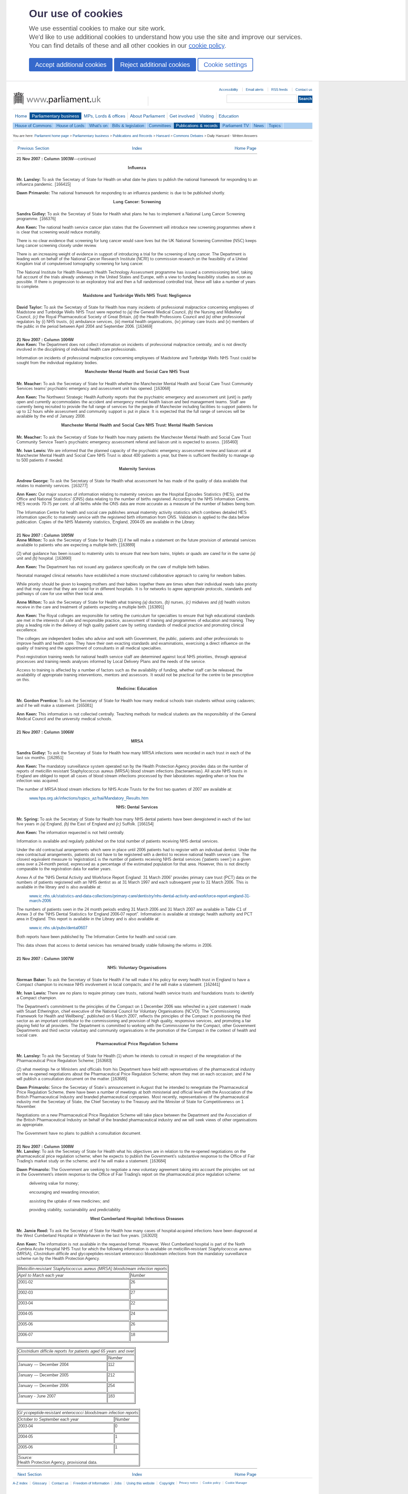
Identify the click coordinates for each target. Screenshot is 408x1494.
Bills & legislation (128, 125)
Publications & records (197, 125)
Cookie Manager (236, 1482)
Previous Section (33, 148)
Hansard (163, 136)
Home (21, 116)
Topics (275, 125)
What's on (98, 125)
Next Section (29, 1474)
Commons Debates (188, 136)
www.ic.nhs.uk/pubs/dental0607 (58, 927)
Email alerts (255, 89)
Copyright (166, 1483)
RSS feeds (279, 89)
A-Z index (20, 1483)
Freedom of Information (91, 1483)
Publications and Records (132, 136)
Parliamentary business (55, 116)
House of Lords (70, 125)
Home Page (245, 148)
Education (229, 116)
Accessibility (228, 89)
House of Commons (33, 125)
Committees (160, 125)
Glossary (40, 1483)
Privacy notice (188, 1482)
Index (137, 148)
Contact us (303, 89)
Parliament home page (51, 136)
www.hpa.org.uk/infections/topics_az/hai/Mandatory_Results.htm (89, 798)
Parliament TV (235, 125)
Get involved (182, 116)
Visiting (207, 116)
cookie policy (206, 45)
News (259, 125)
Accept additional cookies (70, 64)
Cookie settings (225, 64)
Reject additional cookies (155, 64)
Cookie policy (212, 1482)
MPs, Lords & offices (104, 116)
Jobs (118, 1483)
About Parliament (147, 116)
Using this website (141, 1483)
